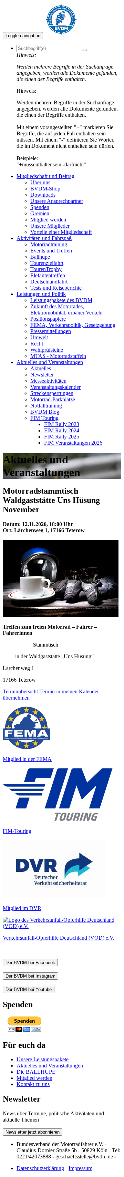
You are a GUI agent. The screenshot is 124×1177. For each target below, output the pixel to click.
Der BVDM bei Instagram (30, 976)
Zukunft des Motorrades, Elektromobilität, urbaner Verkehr (66, 309)
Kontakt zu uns (33, 1084)
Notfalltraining (46, 406)
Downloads (42, 195)
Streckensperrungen (51, 393)
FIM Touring (44, 418)
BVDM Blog (44, 412)
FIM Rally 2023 (61, 424)
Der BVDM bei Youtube (29, 989)
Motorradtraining (48, 244)
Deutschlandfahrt (49, 282)
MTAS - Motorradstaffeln (58, 356)
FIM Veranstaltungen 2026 (73, 443)
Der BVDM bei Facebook (30, 962)
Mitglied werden (48, 220)
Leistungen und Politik (41, 294)
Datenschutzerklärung (40, 1168)
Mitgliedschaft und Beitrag (45, 176)
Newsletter (42, 375)
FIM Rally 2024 (61, 430)
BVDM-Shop (45, 189)
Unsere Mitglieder (50, 226)
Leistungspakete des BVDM (61, 300)
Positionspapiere (48, 319)
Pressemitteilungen (50, 331)
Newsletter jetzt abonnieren (33, 1132)
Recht (36, 344)
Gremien (39, 213)
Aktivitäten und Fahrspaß (44, 238)
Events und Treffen (51, 251)
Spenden (39, 207)
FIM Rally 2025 (61, 437)
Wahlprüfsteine (46, 350)
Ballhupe (40, 257)
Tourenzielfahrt (46, 263)
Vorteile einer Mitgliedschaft (61, 232)
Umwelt (39, 337)
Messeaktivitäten (48, 381)
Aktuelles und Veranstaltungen (50, 362)
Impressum (80, 1168)
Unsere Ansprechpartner (56, 201)
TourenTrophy (46, 269)
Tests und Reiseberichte (56, 288)
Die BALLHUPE (36, 1072)
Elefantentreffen (47, 275)
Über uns (40, 182)
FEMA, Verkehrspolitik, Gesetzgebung (72, 325)
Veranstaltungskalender (55, 387)
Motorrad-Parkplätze (52, 399)
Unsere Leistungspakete (43, 1059)
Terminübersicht (20, 691)
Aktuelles (40, 368)
